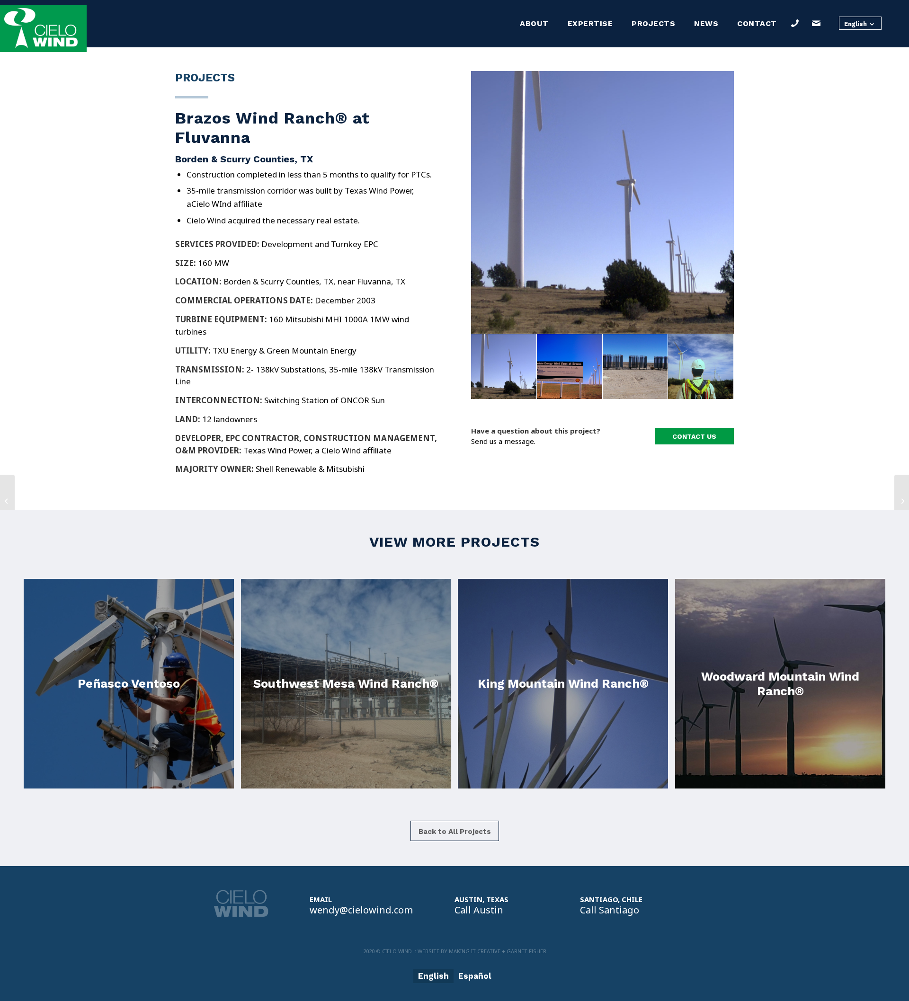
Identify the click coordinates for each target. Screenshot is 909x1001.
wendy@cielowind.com (361, 910)
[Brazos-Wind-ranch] (602, 202)
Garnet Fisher (526, 951)
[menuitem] (534, 23)
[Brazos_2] (635, 366)
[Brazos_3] (701, 366)
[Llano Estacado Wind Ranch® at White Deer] (7, 501)
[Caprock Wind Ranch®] (901, 501)
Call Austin (478, 910)
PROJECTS (205, 77)
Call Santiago (609, 910)
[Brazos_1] (570, 366)
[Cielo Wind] (43, 28)
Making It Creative (474, 951)
